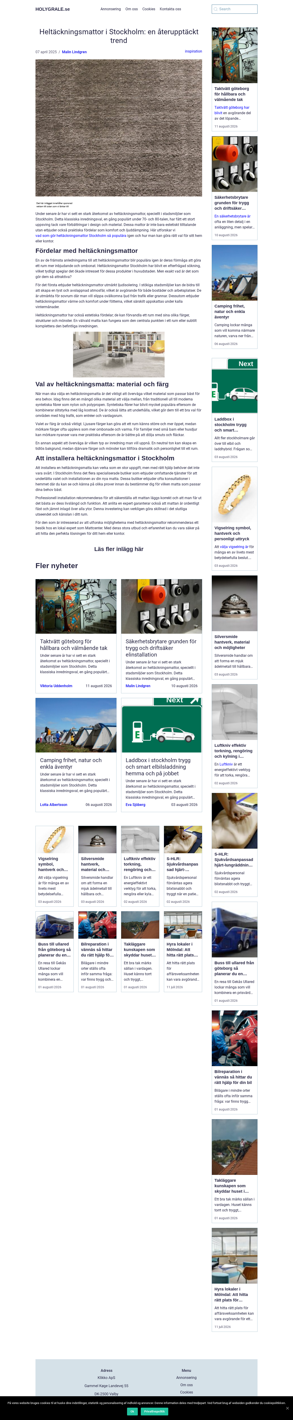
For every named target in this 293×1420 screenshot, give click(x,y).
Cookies (148, 9)
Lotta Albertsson (53, 805)
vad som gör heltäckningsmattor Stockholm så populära (80, 235)
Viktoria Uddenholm (56, 686)
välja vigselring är (234, 547)
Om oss (131, 9)
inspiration (193, 51)
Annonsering (110, 9)
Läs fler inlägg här (119, 549)
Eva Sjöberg (135, 805)
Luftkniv (226, 764)
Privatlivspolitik (154, 1411)
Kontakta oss (170, 9)
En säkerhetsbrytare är (232, 216)
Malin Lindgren (74, 52)
